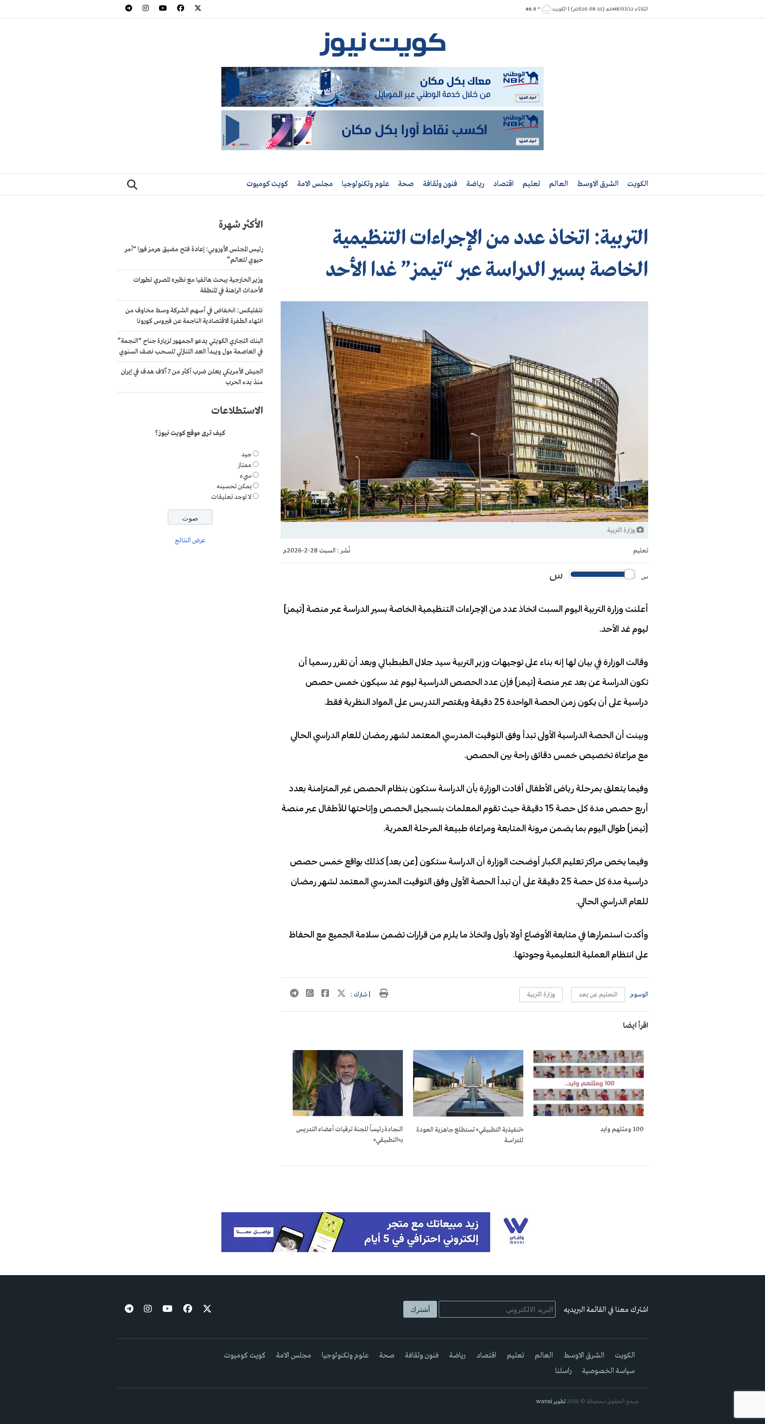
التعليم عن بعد (598, 994)
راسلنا (563, 1371)
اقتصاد (503, 184)
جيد (246, 455)
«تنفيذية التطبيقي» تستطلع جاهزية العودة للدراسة (469, 1135)
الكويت (637, 184)
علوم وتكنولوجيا (365, 184)
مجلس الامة (315, 184)
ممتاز (244, 465)
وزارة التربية (541, 994)
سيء (245, 476)
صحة (406, 184)
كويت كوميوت (267, 184)
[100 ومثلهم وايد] (588, 1114)
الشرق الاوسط (597, 184)
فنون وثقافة (440, 184)
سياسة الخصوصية (608, 1371)
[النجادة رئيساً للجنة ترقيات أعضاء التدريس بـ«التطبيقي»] (348, 1114)
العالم (558, 184)
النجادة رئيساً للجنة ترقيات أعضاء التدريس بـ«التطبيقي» (349, 1134)
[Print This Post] (383, 994)
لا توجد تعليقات (231, 497)
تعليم (531, 184)
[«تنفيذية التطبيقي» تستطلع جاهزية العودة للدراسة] (468, 1114)
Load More (464, 1180)
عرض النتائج (190, 541)
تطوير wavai (551, 1401)
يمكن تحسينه (233, 486)
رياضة (475, 184)
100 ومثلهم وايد (622, 1129)
